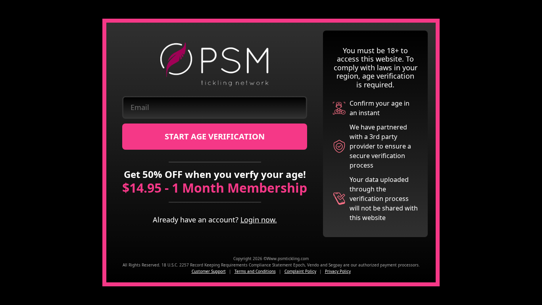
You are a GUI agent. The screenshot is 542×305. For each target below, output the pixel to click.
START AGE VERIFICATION (215, 136)
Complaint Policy (300, 271)
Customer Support (209, 271)
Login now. (258, 219)
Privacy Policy (338, 271)
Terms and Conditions (255, 271)
